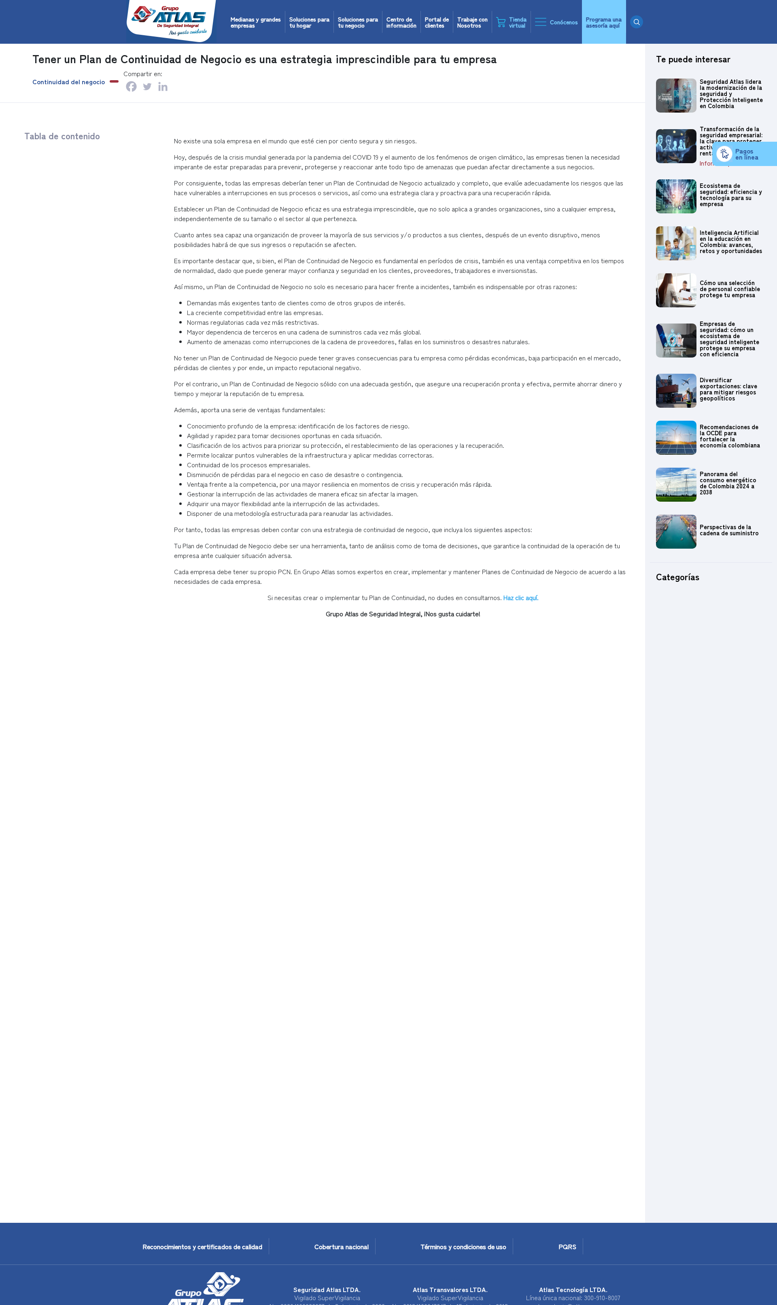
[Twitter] (147, 86)
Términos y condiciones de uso (463, 1246)
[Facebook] (131, 86)
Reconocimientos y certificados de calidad (202, 1246)
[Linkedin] (163, 86)
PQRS (567, 1246)
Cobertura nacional (341, 1246)
